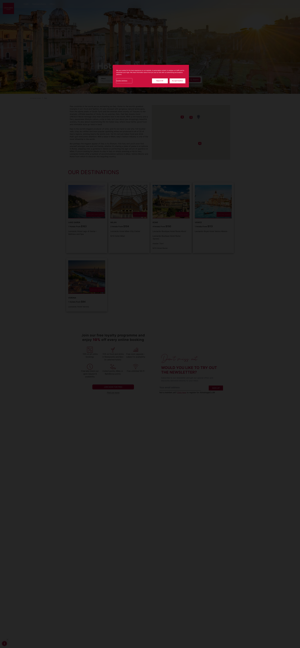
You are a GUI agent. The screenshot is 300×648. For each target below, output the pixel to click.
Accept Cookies (177, 81)
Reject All (159, 81)
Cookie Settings (121, 80)
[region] (151, 76)
